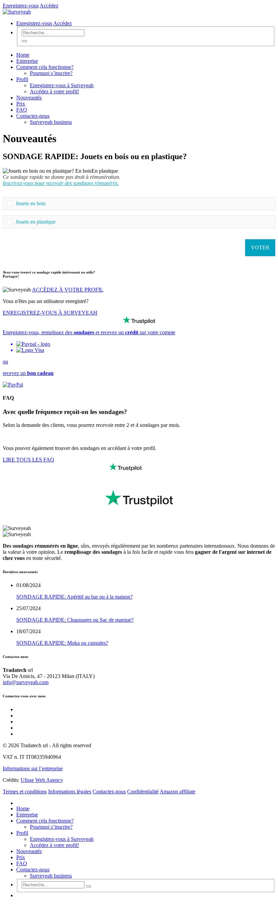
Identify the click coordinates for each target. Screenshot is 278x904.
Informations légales (69, 791)
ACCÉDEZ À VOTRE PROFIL (67, 290)
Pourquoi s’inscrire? (51, 73)
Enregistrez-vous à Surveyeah (62, 85)
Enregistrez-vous (21, 5)
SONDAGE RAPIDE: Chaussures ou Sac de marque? (75, 620)
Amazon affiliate (177, 791)
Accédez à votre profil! (54, 91)
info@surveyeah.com (25, 682)
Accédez (49, 5)
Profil (22, 79)
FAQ (21, 110)
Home (22, 55)
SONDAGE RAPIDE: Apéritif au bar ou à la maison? (74, 597)
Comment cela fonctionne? (45, 67)
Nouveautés (29, 97)
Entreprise (27, 61)
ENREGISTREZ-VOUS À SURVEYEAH (50, 313)
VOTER (260, 247)
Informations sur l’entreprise (33, 768)
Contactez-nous (32, 116)
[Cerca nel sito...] (24, 41)
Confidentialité (143, 791)
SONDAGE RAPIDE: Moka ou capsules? (62, 643)
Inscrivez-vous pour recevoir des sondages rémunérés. (61, 183)
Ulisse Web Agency (42, 780)
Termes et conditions (25, 791)
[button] (144, 203)
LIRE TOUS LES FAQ (28, 460)
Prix (20, 104)
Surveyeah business (51, 122)
